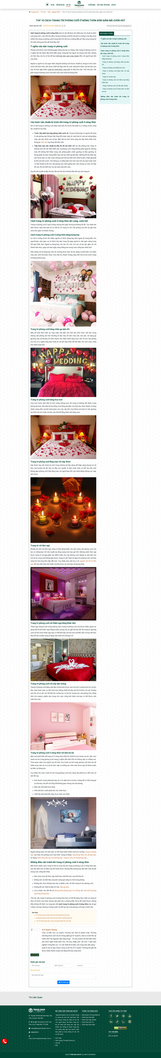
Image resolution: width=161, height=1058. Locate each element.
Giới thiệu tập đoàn (103, 5)
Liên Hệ (57, 1043)
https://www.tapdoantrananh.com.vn (40, 1038)
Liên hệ (113, 5)
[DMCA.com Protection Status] (120, 1028)
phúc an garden (113, 1036)
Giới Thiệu (58, 1038)
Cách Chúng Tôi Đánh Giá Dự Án (65, 1040)
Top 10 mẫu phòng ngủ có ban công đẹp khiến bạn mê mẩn (53, 921)
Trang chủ (34, 12)
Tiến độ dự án (60, 5)
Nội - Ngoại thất (54, 12)
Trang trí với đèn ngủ (109, 77)
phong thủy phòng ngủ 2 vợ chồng (67, 890)
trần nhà (44, 142)
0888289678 (34, 1032)
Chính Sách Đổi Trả (88, 1022)
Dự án (52, 5)
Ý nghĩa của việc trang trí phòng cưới (113, 39)
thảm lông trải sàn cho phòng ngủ (49, 858)
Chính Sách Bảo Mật (88, 1017)
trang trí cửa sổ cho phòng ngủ (74, 858)
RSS (56, 1045)
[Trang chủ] (47, 4)
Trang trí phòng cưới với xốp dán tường (115, 86)
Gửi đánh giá (64, 982)
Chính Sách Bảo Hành (88, 1024)
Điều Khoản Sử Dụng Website (91, 1015)
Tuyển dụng (91, 5)
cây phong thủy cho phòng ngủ (84, 855)
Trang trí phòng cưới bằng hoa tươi (113, 68)
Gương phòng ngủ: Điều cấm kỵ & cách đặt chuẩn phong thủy (54, 918)
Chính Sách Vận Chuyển (89, 1020)
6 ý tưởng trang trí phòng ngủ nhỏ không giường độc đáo (52, 915)
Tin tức (68, 5)
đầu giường (64, 887)
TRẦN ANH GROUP (75, 1054)
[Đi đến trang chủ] (79, 4)
